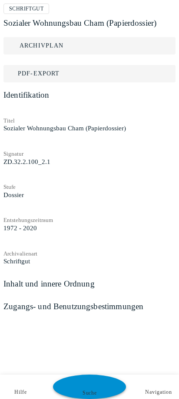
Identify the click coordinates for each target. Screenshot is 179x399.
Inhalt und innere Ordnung (49, 283)
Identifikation (26, 94)
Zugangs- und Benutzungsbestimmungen (73, 306)
